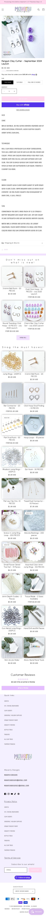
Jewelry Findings (9, 725)
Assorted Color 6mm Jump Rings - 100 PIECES (34, 566)
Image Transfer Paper (11, 720)
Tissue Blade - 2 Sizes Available (34, 597)
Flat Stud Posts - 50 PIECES (12, 438)
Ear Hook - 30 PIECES (34, 469)
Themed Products (9, 744)
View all (23, 338)
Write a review (23, 688)
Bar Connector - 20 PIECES (12, 407)
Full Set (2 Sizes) (34, 82)
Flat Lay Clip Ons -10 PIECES (12, 502)
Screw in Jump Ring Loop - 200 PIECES (12, 534)
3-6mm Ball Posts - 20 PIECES (12, 289)
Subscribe (35, 870)
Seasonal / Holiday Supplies (13, 715)
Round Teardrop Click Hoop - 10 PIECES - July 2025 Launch (12, 325)
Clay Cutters (8, 711)
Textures (7, 734)
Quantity (4, 87)
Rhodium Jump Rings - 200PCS (12, 470)
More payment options (23, 110)
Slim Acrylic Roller (11, 660)
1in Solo (19, 82)
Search (6, 701)
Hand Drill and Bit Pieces (34, 628)
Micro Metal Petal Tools (34, 660)
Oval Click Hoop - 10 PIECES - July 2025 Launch (34, 291)
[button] (2, 9)
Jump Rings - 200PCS (12, 374)
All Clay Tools (8, 739)
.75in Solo (7, 82)
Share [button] (6, 250)
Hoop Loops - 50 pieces (34, 437)
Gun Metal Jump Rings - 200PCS (12, 629)
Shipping (4, 70)
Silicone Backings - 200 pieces (34, 534)
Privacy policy (26, 909)
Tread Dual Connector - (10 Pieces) (34, 502)
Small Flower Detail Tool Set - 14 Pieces (12, 566)
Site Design (27, 906)
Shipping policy (24, 912)
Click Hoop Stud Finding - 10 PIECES (34, 407)
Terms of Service (12, 858)
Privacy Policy (10, 801)
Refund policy (16, 909)
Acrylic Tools (8, 730)
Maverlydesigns (18, 906)
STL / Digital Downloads (11, 706)
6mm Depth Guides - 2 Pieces (12, 597)
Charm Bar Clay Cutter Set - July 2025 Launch (34, 324)
